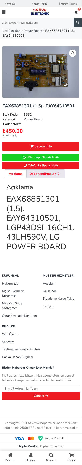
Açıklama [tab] (16, 174)
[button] (7, 12)
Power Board (33, 31)
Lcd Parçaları (12, 31)
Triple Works (28, 446)
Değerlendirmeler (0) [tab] (45, 174)
